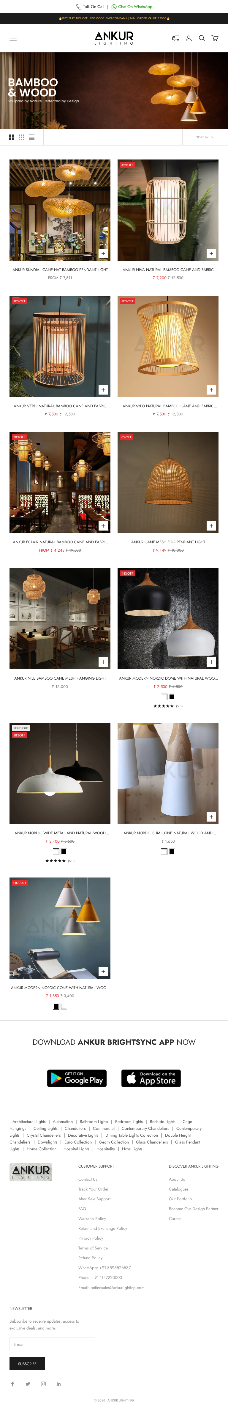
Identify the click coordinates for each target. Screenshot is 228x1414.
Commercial (104, 1128)
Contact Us (87, 1179)
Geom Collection (114, 1142)
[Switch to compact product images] (31, 137)
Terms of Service (93, 1248)
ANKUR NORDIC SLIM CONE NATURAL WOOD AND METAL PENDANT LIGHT (168, 833)
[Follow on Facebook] (12, 1384)
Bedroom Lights (129, 1121)
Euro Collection (78, 1142)
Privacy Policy (90, 1238)
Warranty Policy (92, 1218)
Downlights (47, 1142)
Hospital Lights (76, 1149)
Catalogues (179, 1189)
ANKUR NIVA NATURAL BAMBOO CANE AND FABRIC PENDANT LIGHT (168, 270)
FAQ (82, 1209)
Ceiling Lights (46, 1128)
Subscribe (27, 1364)
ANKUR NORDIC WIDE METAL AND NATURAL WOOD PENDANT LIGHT (60, 833)
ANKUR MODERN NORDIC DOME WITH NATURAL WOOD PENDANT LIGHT (168, 678)
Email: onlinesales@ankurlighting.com (111, 1288)
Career (175, 1218)
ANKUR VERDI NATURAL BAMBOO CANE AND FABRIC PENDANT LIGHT (60, 406)
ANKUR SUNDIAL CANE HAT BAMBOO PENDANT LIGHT (60, 270)
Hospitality (105, 1149)
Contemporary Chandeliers (145, 1128)
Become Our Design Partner (193, 1209)
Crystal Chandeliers (44, 1135)
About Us (177, 1179)
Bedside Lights (162, 1121)
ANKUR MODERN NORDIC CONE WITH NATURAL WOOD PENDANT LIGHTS (60, 988)
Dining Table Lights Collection (131, 1135)
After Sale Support (94, 1199)
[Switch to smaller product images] (21, 137)
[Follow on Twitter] (28, 1384)
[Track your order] (175, 38)
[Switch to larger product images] (11, 137)
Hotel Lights (132, 1149)
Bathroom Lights (94, 1121)
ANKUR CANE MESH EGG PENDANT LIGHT (168, 542)
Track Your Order (93, 1189)
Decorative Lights (83, 1135)
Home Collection (41, 1149)
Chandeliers (75, 1128)
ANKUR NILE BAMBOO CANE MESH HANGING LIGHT (60, 678)
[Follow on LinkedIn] (59, 1384)
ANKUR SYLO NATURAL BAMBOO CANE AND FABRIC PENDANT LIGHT (168, 406)
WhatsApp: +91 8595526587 (104, 1268)
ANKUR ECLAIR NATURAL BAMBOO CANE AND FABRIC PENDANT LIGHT (60, 542)
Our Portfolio (180, 1199)
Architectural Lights (29, 1121)
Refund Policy (90, 1258)
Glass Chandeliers (152, 1142)
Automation (63, 1121)
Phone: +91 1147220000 (100, 1277)
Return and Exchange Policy (102, 1228)
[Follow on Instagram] (43, 1384)
